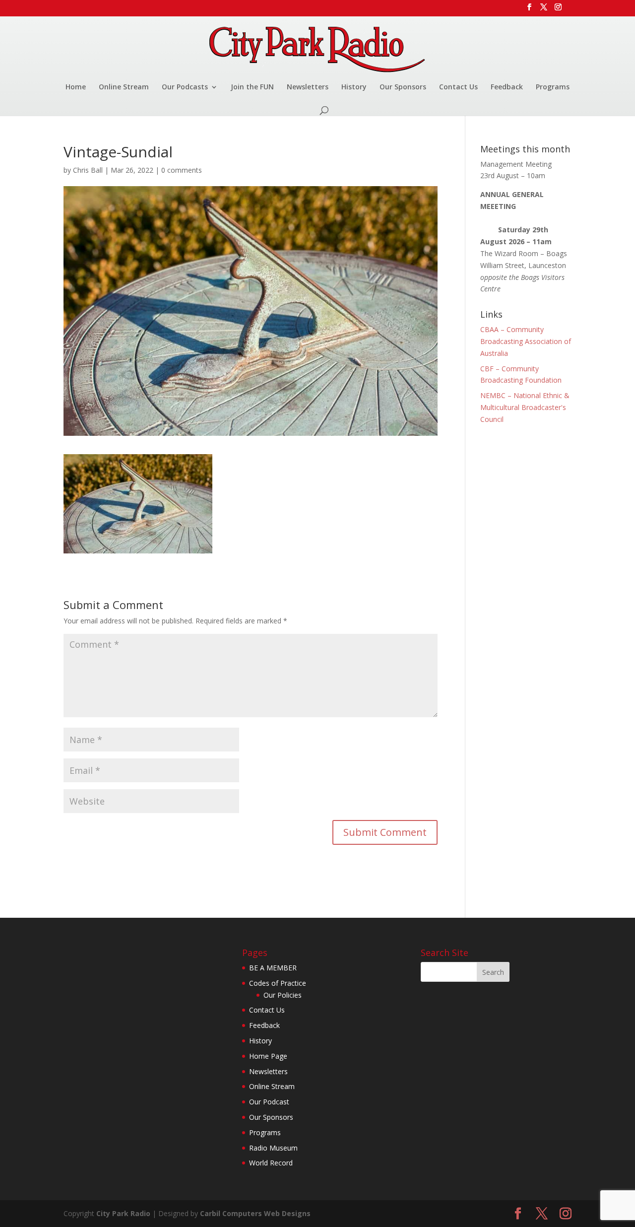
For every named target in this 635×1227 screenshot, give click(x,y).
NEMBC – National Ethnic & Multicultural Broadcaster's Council (525, 407)
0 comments (181, 170)
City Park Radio (123, 1213)
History (354, 87)
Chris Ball (88, 170)
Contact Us (458, 87)
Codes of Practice (277, 983)
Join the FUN (252, 87)
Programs (553, 87)
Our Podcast (269, 1101)
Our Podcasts (185, 87)
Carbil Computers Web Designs (255, 1213)
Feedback (507, 87)
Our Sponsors (403, 87)
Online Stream (124, 87)
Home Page (268, 1056)
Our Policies (282, 995)
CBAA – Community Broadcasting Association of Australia (525, 341)
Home (75, 87)
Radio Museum (273, 1148)
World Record (271, 1162)
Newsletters (307, 87)
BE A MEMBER (273, 967)
